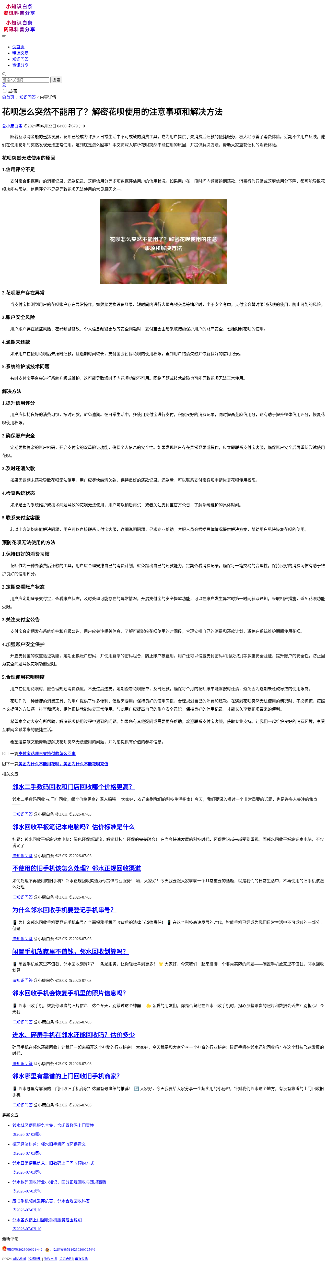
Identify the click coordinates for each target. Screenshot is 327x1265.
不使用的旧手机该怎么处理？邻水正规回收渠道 (76, 868)
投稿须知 (34, 1259)
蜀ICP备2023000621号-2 (24, 1249)
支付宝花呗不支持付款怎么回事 (47, 753)
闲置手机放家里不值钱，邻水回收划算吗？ (70, 951)
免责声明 (66, 1259)
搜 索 (56, 80)
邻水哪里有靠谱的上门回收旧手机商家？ (67, 1076)
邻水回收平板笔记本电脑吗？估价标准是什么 (73, 827)
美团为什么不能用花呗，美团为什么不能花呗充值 (63, 764)
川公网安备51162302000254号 (72, 1249)
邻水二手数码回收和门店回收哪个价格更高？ (73, 787)
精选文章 (20, 53)
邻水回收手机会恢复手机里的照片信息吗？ (70, 993)
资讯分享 (20, 65)
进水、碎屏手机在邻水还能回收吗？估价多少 (73, 1035)
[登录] (4, 85)
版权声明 (50, 1259)
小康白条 (14, 126)
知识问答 (20, 59)
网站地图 (19, 1259)
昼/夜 (12, 91)
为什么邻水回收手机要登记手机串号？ (64, 910)
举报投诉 (81, 1259)
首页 (20, 47)
